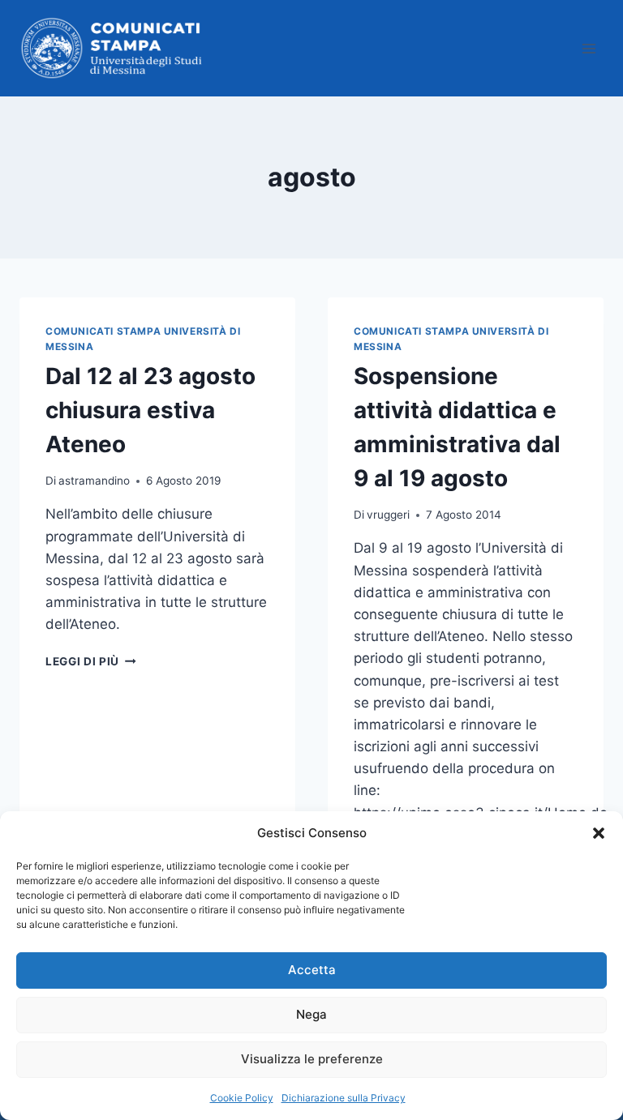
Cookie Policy (241, 1098)
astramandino (94, 480)
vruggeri (388, 514)
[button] (599, 833)
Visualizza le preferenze (312, 1059)
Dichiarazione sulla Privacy (343, 1098)
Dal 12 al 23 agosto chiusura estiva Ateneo (150, 410)
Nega (311, 1014)
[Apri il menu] (589, 48)
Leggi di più (90, 661)
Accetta (312, 969)
